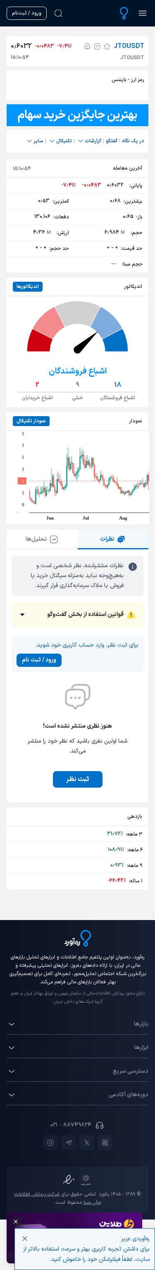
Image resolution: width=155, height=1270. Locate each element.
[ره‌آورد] (124, 13)
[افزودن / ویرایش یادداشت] (97, 46)
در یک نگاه (133, 141)
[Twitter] (86, 1142)
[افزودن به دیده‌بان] (107, 46)
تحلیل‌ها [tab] (36, 539)
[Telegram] (68, 1142)
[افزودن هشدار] (87, 46)
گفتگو (111, 141)
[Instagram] (50, 1142)
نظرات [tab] (107, 539)
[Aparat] (105, 1142)
